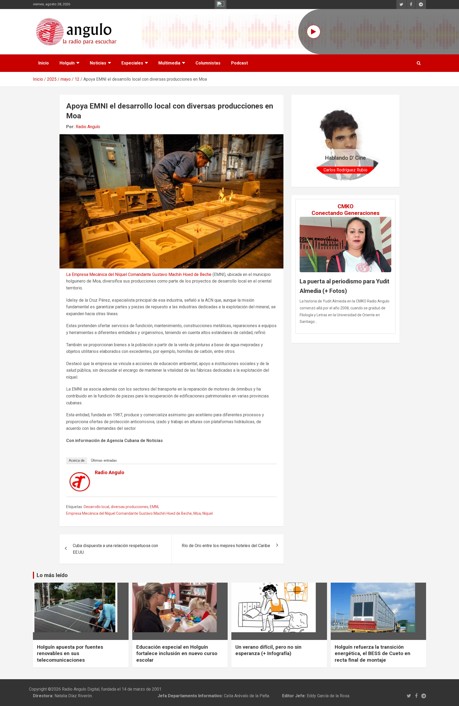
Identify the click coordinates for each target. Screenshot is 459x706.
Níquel (207, 513)
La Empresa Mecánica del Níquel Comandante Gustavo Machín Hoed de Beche (138, 274)
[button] (311, 141)
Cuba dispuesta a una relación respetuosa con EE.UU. (115, 549)
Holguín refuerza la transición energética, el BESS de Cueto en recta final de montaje (372, 653)
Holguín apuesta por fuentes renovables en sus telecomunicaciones (70, 653)
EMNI (154, 507)
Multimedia (169, 63)
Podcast (239, 63)
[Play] (313, 31)
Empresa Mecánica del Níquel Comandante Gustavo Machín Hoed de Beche (129, 513)
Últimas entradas (104, 460)
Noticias (98, 63)
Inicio (43, 63)
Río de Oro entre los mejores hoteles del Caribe (226, 545)
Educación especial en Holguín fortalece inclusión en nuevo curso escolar (176, 653)
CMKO (346, 206)
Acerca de (76, 460)
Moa (197, 513)
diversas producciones (129, 507)
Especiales (132, 63)
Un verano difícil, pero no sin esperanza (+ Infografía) (268, 650)
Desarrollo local (96, 507)
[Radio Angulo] (80, 475)
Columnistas (208, 63)
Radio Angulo (88, 126)
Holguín (67, 63)
